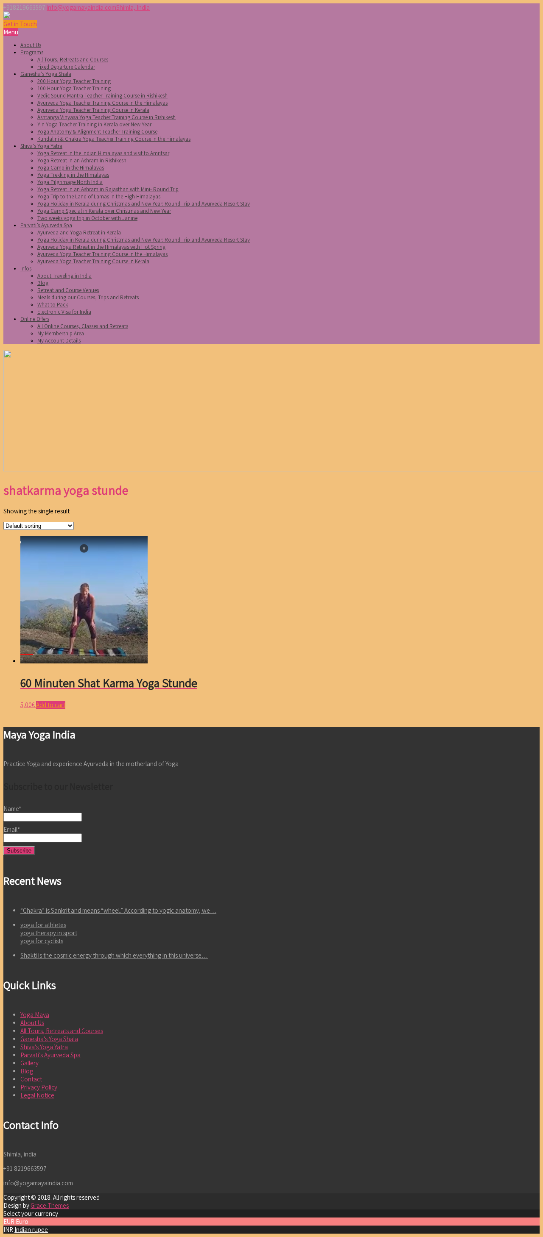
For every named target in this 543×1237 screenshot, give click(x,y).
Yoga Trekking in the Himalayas (73, 174)
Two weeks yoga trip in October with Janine (87, 218)
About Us (30, 45)
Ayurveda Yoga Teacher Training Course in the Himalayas (102, 102)
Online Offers (34, 319)
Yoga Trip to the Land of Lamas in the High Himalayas (98, 196)
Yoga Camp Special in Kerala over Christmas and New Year (104, 211)
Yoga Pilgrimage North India (70, 182)
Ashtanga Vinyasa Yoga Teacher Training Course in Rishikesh (106, 117)
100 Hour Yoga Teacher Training (74, 88)
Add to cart (50, 705)
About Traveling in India (64, 275)
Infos (25, 268)
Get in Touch (20, 24)
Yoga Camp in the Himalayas (70, 167)
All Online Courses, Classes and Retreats (82, 326)
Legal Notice (37, 1095)
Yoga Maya (34, 1015)
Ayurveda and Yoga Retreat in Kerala (79, 232)
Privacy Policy (38, 1087)
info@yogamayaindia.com (81, 7)
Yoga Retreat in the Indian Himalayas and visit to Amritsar (103, 153)
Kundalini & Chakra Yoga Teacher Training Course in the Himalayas (113, 138)
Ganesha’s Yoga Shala (45, 74)
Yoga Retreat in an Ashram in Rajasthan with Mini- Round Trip (108, 189)
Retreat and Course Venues (68, 290)
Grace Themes (50, 1205)
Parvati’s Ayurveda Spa (46, 225)
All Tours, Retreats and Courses (72, 59)
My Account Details (59, 340)
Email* (11, 829)
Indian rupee (31, 1230)
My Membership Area (60, 333)
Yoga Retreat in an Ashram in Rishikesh (81, 160)
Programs (31, 52)
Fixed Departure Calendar (66, 66)
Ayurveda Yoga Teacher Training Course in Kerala (93, 110)
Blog (42, 283)
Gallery (29, 1063)
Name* (12, 809)
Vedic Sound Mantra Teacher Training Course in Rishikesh (102, 95)
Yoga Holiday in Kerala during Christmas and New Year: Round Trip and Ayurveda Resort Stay (143, 203)
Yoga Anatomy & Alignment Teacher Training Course (97, 131)
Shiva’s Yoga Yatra (41, 146)
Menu (10, 32)
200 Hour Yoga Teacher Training (74, 81)
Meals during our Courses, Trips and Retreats (88, 297)
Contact (31, 1079)
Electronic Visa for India (64, 311)
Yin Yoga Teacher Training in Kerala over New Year (94, 124)
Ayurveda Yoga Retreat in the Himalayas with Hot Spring (101, 247)
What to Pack (52, 304)
